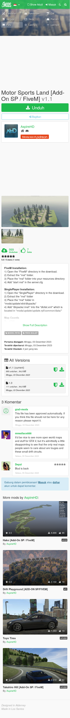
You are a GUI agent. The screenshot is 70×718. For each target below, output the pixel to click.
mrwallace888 (23, 433)
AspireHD (27, 126)
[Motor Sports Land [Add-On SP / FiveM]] (35, 211)
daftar (56, 482)
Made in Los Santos (12, 709)
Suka (29, 252)
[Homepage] (22, 130)
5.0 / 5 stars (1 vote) (10, 260)
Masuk (42, 482)
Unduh (37, 107)
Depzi (18, 464)
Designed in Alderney (13, 705)
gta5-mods (21, 409)
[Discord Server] (27, 130)
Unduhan (13, 252)
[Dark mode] (59, 4)
